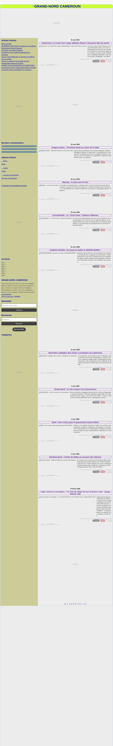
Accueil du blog (6, 294)
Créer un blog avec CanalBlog (10, 296)
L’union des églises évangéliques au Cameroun (16, 70)
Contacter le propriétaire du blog (14, 186)
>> (85, 604)
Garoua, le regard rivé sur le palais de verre (15, 61)
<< (65, 604)
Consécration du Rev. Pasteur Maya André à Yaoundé (18, 67)
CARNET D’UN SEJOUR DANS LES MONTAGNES (18, 65)
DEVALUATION (6, 44)
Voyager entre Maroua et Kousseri (12, 63)
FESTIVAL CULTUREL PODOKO (12, 50)
